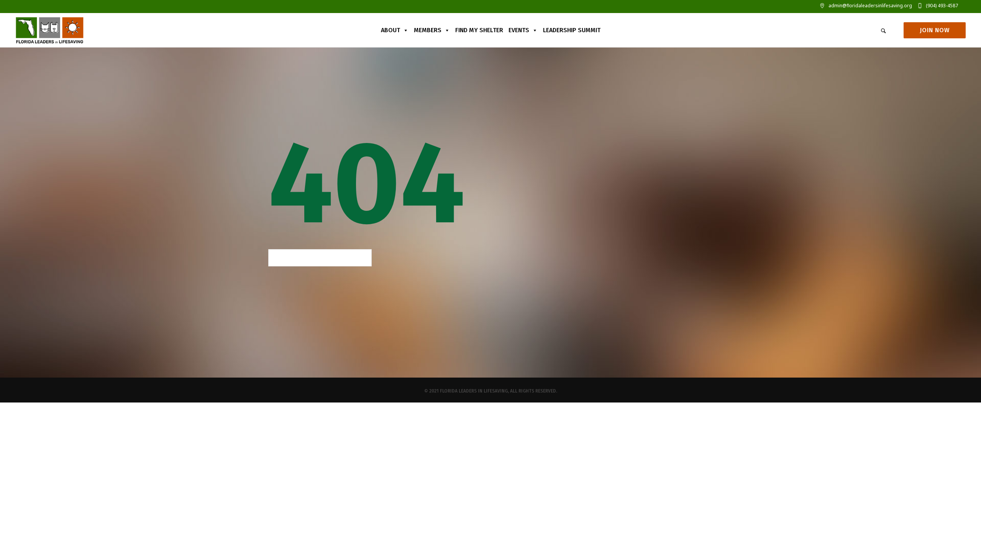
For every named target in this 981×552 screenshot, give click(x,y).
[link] (883, 30)
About (390, 30)
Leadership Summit (571, 30)
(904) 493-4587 (942, 5)
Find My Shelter (479, 30)
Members (427, 30)
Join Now (935, 30)
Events (519, 30)
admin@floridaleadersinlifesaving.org (870, 5)
